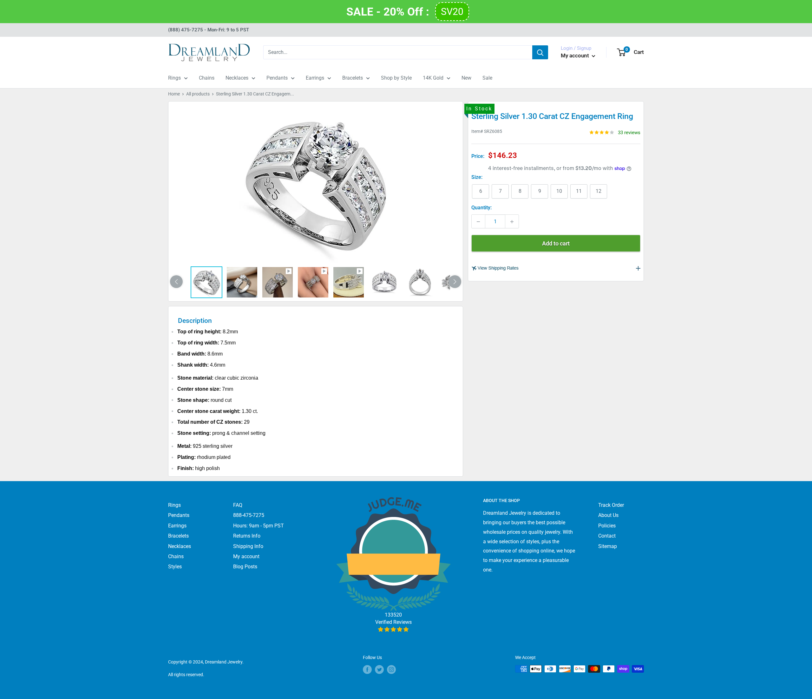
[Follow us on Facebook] (367, 669)
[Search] (540, 52)
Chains (206, 78)
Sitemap (607, 546)
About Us (608, 515)
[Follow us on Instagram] (391, 669)
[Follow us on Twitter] (379, 669)
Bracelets (352, 78)
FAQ (237, 505)
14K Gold (433, 78)
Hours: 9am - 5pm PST (258, 526)
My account (575, 55)
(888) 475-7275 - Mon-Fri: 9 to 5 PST (208, 30)
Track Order (611, 505)
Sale (487, 78)
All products (198, 93)
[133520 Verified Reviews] (393, 629)
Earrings (315, 78)
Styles (175, 567)
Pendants (277, 78)
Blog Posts (245, 567)
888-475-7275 (248, 515)
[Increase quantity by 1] (512, 221)
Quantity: (481, 208)
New (466, 78)
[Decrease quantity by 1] (478, 221)
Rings (174, 78)
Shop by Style (396, 78)
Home (174, 93)
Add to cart (556, 243)
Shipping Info (248, 546)
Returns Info (246, 536)
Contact (607, 536)
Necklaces (237, 78)
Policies (607, 526)
